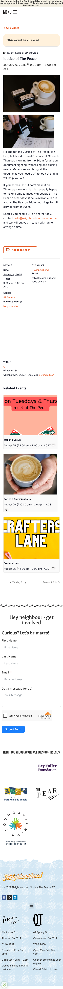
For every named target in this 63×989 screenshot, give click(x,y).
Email (5, 672)
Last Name (9, 656)
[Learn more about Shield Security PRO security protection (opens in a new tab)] (4, 985)
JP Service (9, 297)
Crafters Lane (11, 563)
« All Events (11, 27)
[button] (31, 906)
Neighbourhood (11, 306)
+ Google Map (46, 374)
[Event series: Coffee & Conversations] (6, 510)
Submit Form (13, 729)
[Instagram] (9, 897)
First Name (9, 640)
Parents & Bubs (50, 582)
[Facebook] (4, 897)
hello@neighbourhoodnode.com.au (36, 218)
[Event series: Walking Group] (53, 445)
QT (5, 366)
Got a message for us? (17, 688)
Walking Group (12, 439)
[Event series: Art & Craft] (53, 568)
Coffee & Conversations (17, 499)
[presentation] (30, 415)
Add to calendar (21, 249)
